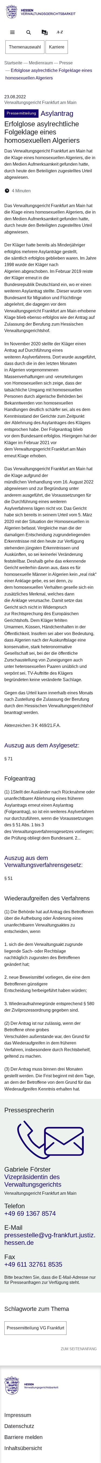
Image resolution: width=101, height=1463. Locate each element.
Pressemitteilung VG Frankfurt (35, 1328)
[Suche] (28, 32)
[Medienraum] (44, 32)
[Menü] (12, 32)
